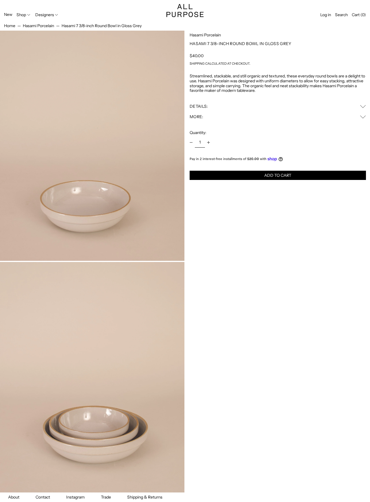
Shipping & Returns (144, 497)
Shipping (197, 64)
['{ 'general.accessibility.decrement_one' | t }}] (191, 142)
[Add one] (208, 142)
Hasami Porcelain (38, 25)
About (13, 497)
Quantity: (198, 132)
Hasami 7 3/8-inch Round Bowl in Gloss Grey (102, 25)
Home (9, 25)
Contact (43, 497)
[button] (341, 14)
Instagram (75, 497)
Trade (106, 497)
